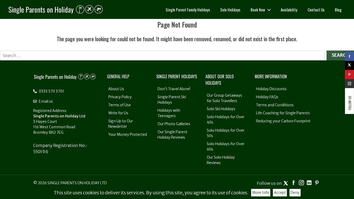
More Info (260, 192)
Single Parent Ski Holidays (172, 100)
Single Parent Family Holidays (188, 9)
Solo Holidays (230, 9)
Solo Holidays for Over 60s (225, 146)
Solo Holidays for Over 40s (225, 120)
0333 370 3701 (51, 91)
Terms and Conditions (275, 105)
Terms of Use (119, 105)
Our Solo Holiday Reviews (221, 160)
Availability (289, 9)
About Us (116, 89)
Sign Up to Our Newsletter (120, 124)
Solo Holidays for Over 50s (225, 133)
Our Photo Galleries (174, 124)
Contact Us (316, 9)
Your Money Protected (127, 134)
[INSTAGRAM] (349, 83)
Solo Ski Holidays (221, 108)
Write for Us (118, 113)
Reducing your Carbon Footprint (283, 121)
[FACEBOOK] (349, 56)
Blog (338, 9)
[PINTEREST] (349, 74)
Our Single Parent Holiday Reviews (172, 135)
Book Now (258, 9)
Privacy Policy (120, 97)
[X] (349, 65)
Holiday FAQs (267, 97)
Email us (45, 101)
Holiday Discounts (271, 89)
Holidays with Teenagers (169, 113)
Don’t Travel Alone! (174, 89)
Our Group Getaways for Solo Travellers (224, 98)
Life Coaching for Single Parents (283, 113)
